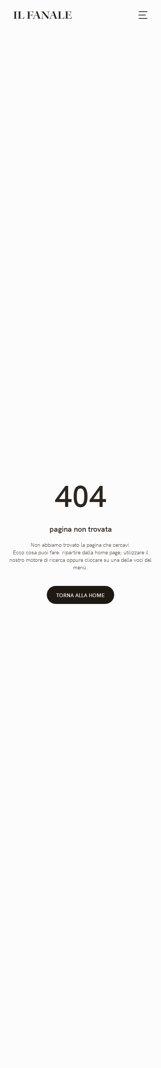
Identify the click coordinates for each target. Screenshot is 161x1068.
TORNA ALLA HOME (80, 595)
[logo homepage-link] (42, 15)
